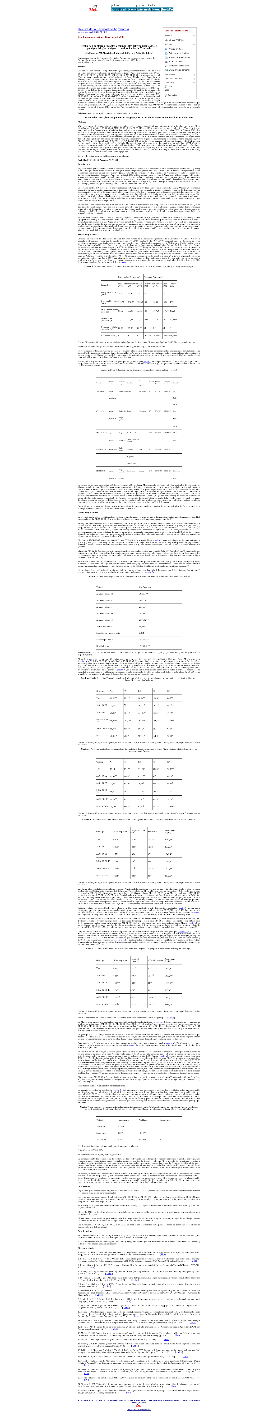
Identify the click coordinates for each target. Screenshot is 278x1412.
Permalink (172, 95)
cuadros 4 (83, 661)
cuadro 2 (146, 361)
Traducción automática (179, 66)
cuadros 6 (183, 931)
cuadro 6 (121, 670)
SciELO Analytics (176, 40)
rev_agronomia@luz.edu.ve (139, 1409)
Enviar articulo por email (179, 70)
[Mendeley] (166, 87)
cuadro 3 (149, 572)
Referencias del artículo (179, 53)
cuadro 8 (117, 1090)
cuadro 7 (160, 1022)
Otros (170, 87)
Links (163, 1254)
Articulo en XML (176, 49)
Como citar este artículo (179, 57)
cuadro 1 (126, 262)
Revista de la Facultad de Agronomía (103, 29)
